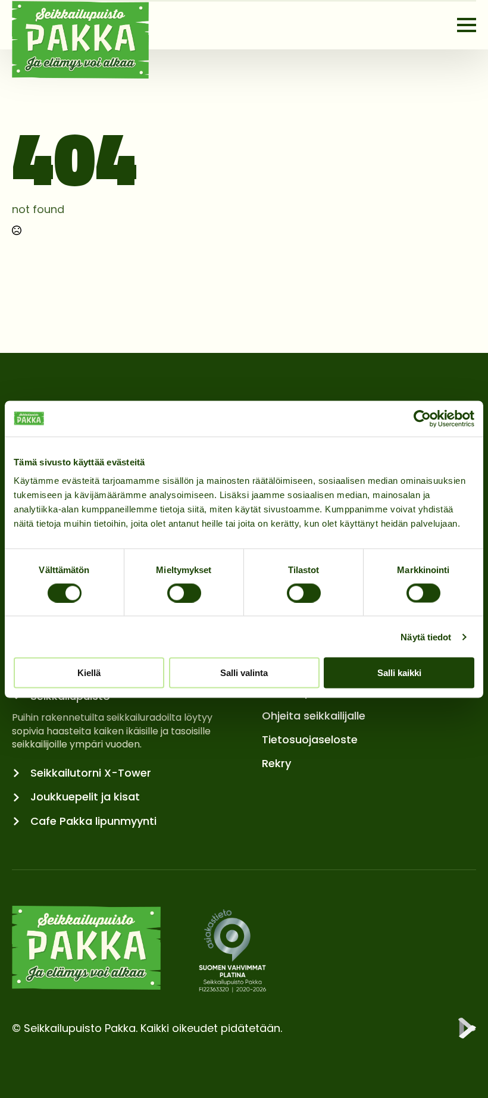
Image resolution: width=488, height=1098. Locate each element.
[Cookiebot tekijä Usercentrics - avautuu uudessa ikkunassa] (422, 418)
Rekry (276, 763)
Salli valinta (244, 673)
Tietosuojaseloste (310, 739)
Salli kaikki (399, 673)
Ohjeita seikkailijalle (313, 715)
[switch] (184, 592)
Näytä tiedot (426, 636)
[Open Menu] (466, 25)
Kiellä (89, 673)
